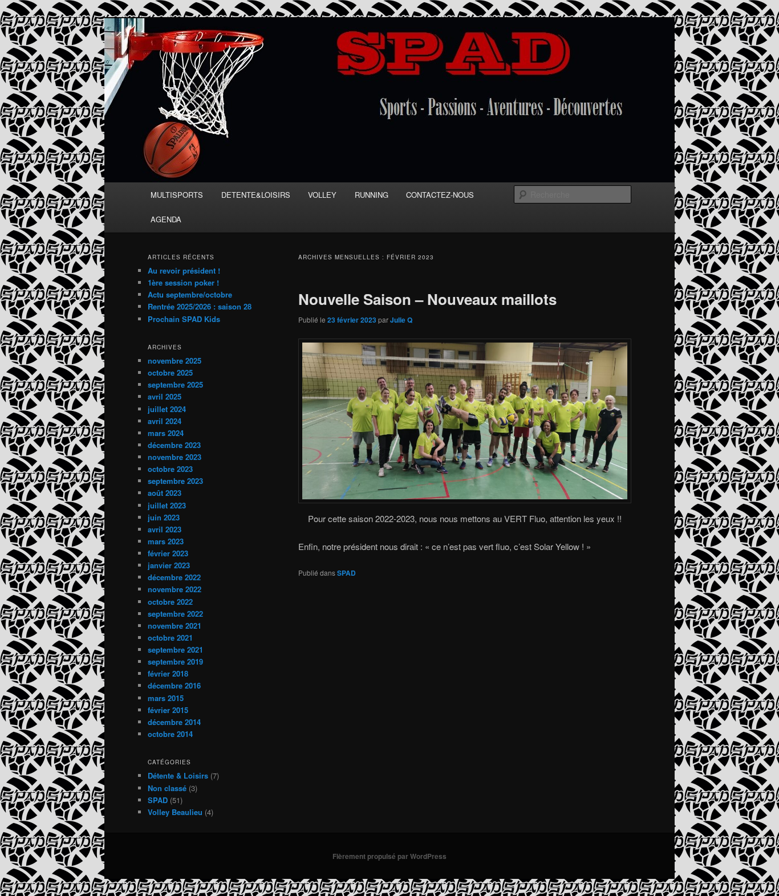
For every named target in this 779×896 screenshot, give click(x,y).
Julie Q (401, 320)
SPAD (346, 573)
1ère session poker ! (183, 282)
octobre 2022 (170, 601)
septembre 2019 (175, 661)
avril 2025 (164, 396)
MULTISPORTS (177, 194)
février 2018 (168, 673)
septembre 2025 (175, 384)
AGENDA (166, 219)
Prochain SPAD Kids (184, 318)
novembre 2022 (174, 589)
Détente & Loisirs (178, 775)
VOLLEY (322, 194)
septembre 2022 (175, 613)
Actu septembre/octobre (190, 294)
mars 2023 (166, 541)
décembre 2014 (174, 721)
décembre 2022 (174, 577)
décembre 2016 (174, 685)
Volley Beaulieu (175, 812)
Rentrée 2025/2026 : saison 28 (199, 306)
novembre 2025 (174, 360)
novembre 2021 (174, 625)
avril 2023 (164, 529)
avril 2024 (164, 421)
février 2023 (168, 553)
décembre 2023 (174, 444)
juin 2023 (164, 517)
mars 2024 (166, 432)
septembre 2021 (175, 649)
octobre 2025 (170, 372)
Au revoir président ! (184, 270)
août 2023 (164, 492)
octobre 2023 (170, 468)
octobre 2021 (170, 637)
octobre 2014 (170, 733)
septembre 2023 (175, 480)
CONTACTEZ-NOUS (440, 194)
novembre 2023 (174, 456)
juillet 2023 (167, 505)
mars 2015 (166, 698)
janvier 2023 (169, 565)
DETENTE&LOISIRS (255, 194)
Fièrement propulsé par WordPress (389, 856)
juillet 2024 (167, 409)
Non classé (167, 788)
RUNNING (371, 194)
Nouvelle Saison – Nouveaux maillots (427, 298)
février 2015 (168, 709)
